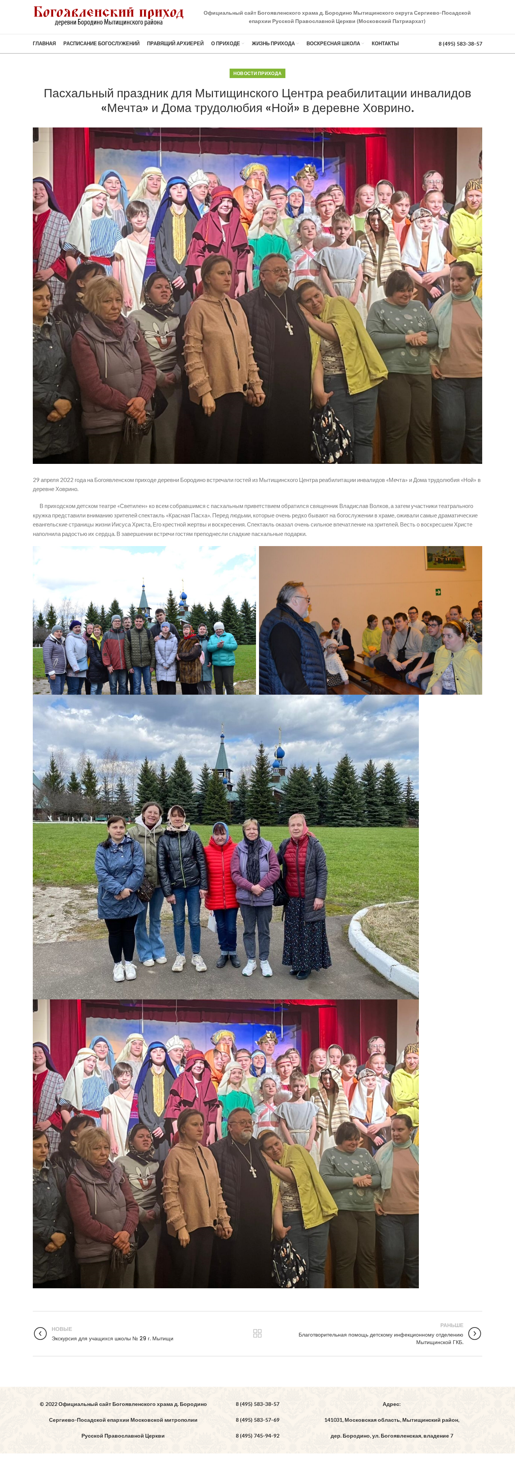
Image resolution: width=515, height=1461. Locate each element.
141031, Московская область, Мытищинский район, (391, 1419)
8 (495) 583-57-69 (257, 1419)
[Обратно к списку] (257, 1333)
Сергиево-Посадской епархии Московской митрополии (123, 1419)
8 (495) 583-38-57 (460, 43)
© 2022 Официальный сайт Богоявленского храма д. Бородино (123, 1404)
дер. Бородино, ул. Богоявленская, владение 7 (392, 1435)
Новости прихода (257, 73)
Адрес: (392, 1404)
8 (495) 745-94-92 (257, 1435)
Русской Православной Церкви (123, 1435)
